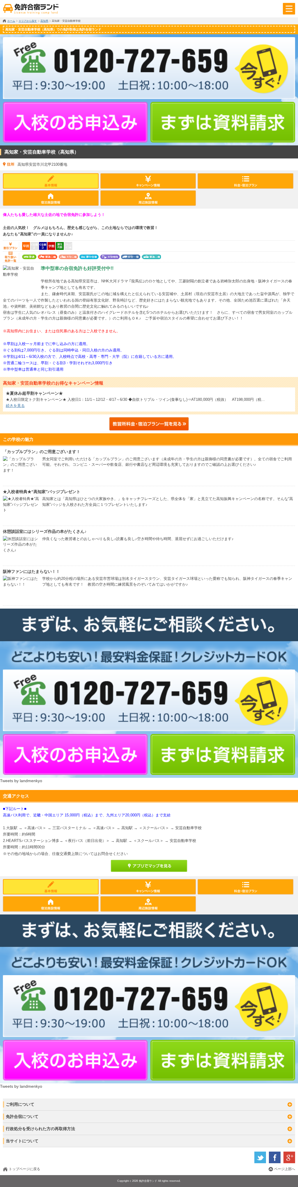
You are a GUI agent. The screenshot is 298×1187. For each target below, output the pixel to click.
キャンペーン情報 (148, 181)
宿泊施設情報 (51, 198)
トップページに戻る (24, 1169)
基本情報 (51, 181)
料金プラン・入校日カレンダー (245, 181)
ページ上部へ (284, 1169)
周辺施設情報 (148, 198)
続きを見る (15, 405)
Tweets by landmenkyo (21, 780)
